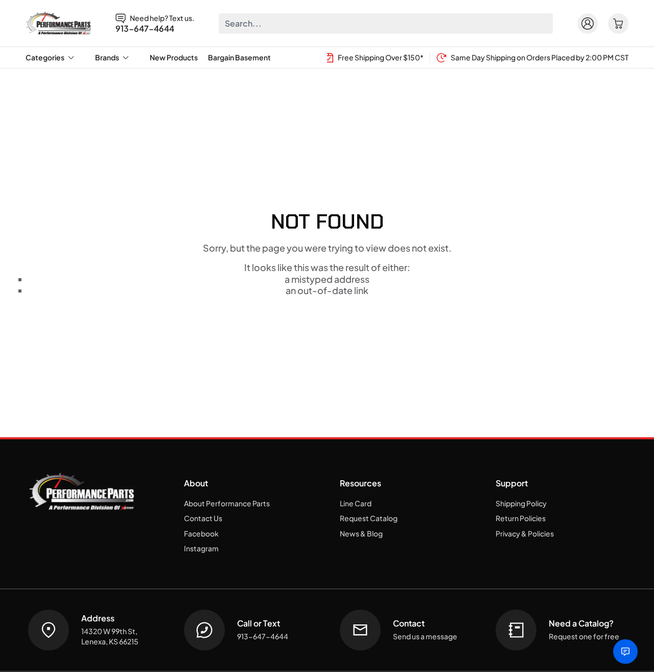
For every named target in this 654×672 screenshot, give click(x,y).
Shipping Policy (521, 503)
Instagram (201, 548)
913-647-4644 (144, 29)
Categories (45, 57)
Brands (107, 57)
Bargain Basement (239, 57)
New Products (174, 57)
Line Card (355, 503)
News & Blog (361, 533)
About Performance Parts (227, 503)
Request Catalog (369, 518)
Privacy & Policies (525, 533)
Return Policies (521, 518)
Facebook (201, 533)
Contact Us (203, 518)
